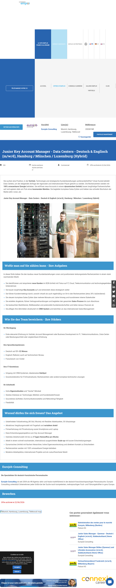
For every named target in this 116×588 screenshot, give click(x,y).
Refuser (17, 571)
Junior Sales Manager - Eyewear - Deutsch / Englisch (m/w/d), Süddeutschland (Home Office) (96, 536)
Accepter (17, 567)
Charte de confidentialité (9, 560)
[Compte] (86, 44)
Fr (92, 44)
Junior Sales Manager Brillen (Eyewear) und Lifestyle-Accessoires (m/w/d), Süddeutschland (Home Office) (96, 550)
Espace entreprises (75, 44)
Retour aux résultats (11, 127)
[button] (110, 582)
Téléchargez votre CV (19, 88)
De (98, 44)
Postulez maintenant (104, 134)
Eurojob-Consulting (49, 129)
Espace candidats (59, 44)
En (103, 44)
